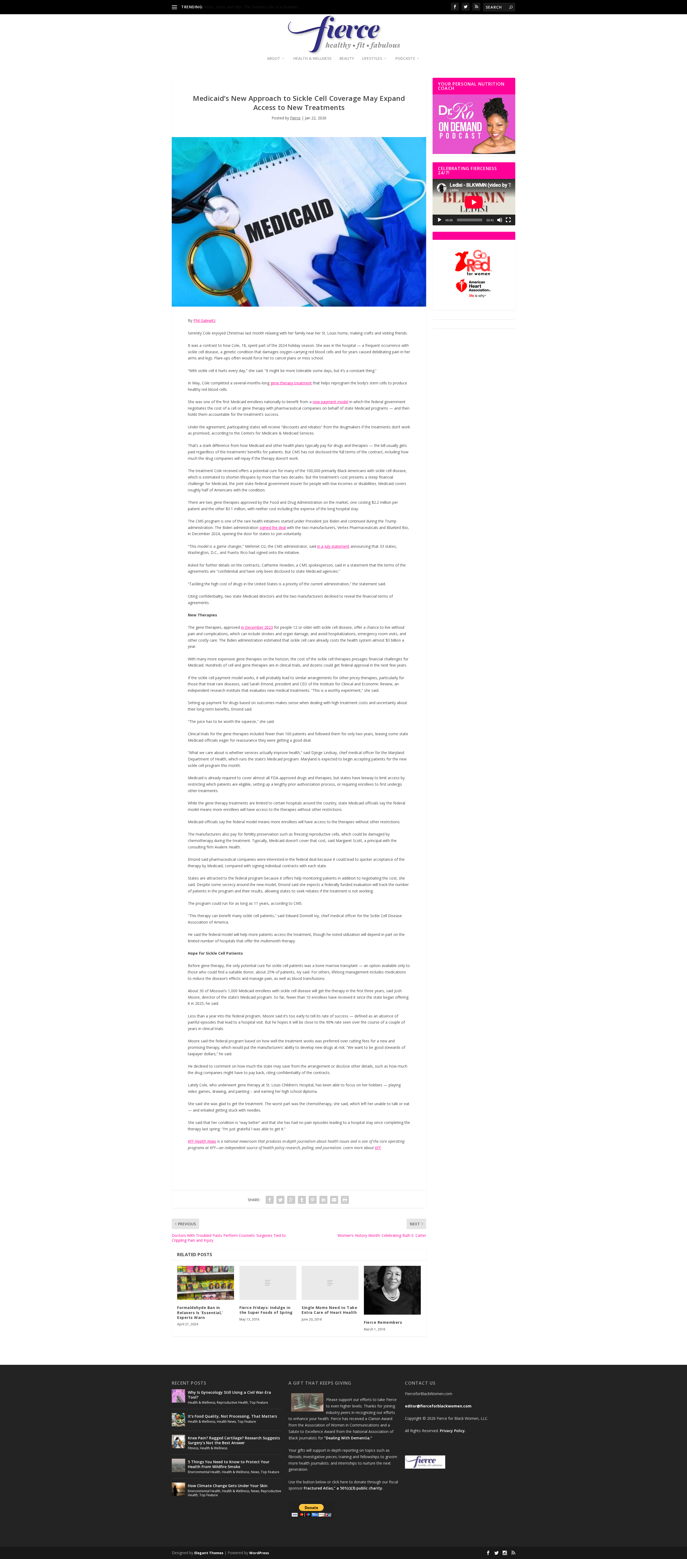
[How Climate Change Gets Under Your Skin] (178, 1489)
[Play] (439, 220)
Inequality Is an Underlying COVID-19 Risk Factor (246, 6)
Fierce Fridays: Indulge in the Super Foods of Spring (266, 1310)
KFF (378, 1147)
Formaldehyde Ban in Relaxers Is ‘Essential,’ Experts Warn (200, 1312)
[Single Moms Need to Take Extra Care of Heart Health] (330, 1283)
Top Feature (259, 1402)
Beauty (346, 58)
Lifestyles (372, 58)
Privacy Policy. (453, 1430)
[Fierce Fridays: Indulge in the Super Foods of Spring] (267, 1283)
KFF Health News (202, 1141)
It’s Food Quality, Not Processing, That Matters (232, 1416)
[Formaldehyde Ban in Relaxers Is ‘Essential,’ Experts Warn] (205, 1283)
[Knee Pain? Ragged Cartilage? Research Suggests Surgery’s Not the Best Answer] (178, 1441)
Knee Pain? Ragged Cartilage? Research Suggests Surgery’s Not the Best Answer (234, 1440)
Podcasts (405, 58)
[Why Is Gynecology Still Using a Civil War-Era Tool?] (178, 1396)
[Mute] (499, 220)
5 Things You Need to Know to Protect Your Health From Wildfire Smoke (228, 1464)
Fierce (295, 117)
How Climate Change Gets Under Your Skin (228, 1485)
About (273, 58)
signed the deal (273, 527)
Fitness (193, 1448)
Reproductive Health (232, 1402)
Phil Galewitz (204, 320)
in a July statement (333, 546)
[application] (474, 202)
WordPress (259, 1552)
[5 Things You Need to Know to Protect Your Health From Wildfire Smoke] (178, 1465)
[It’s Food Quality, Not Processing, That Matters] (178, 1419)
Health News (226, 1421)
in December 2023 (257, 627)
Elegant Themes (208, 1552)
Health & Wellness (312, 58)
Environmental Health (204, 1472)
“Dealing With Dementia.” (348, 1437)
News (255, 1472)
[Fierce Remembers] (392, 1290)
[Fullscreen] (508, 220)
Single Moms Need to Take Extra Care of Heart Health (329, 1310)
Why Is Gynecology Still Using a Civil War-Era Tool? (229, 1395)
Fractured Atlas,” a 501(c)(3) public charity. (343, 1488)
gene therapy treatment (291, 382)
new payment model (330, 401)
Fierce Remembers (383, 1322)
